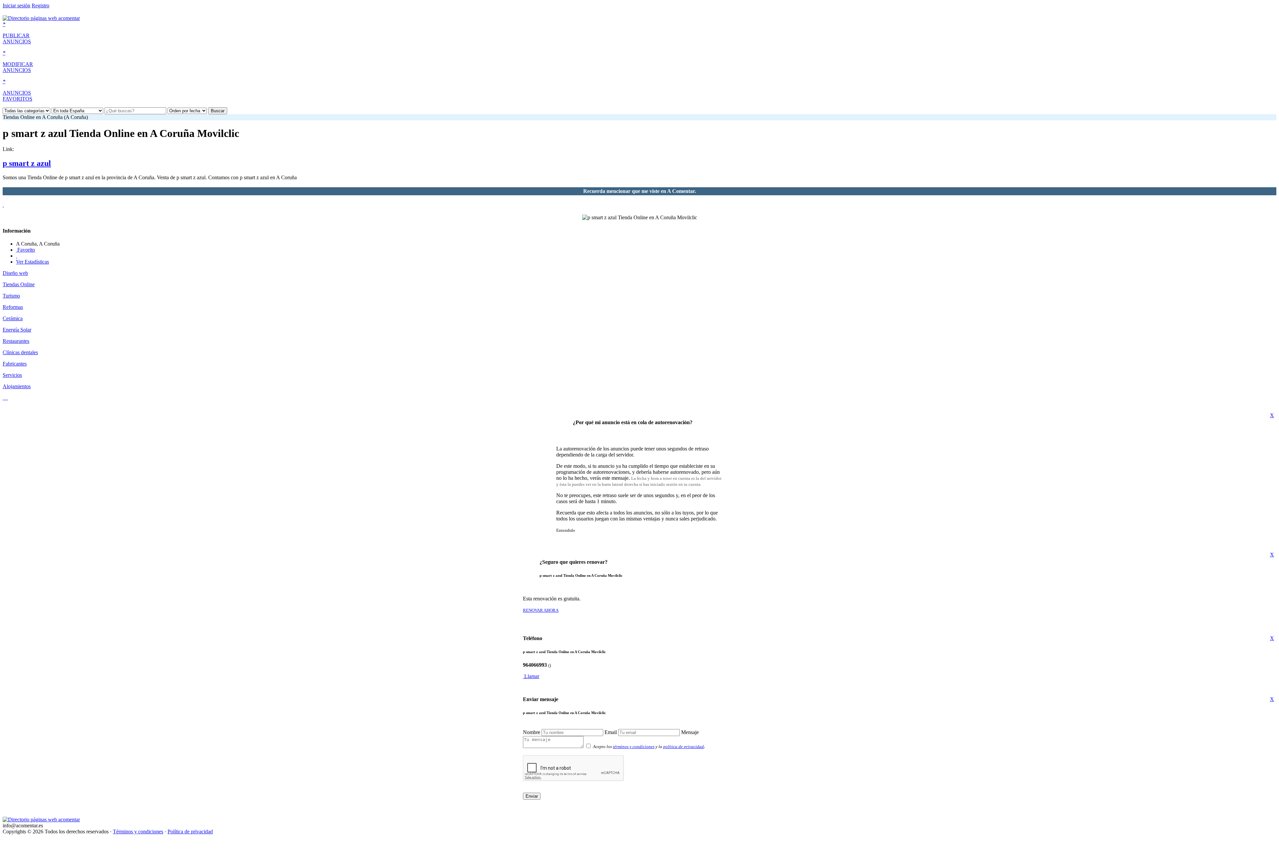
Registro (40, 5)
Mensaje (690, 732)
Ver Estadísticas (32, 262)
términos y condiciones (633, 746)
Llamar (531, 676)
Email (611, 732)
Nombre (531, 732)
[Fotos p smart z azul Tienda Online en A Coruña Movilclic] (6, 398)
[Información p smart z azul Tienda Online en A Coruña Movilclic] (4, 398)
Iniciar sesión (16, 5)
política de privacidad (683, 746)
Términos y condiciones (138, 831)
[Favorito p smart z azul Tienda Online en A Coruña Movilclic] (3, 398)
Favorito (25, 250)
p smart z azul (27, 163)
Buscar (217, 110)
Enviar (532, 796)
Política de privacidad (190, 831)
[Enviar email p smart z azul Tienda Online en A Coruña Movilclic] (7, 398)
